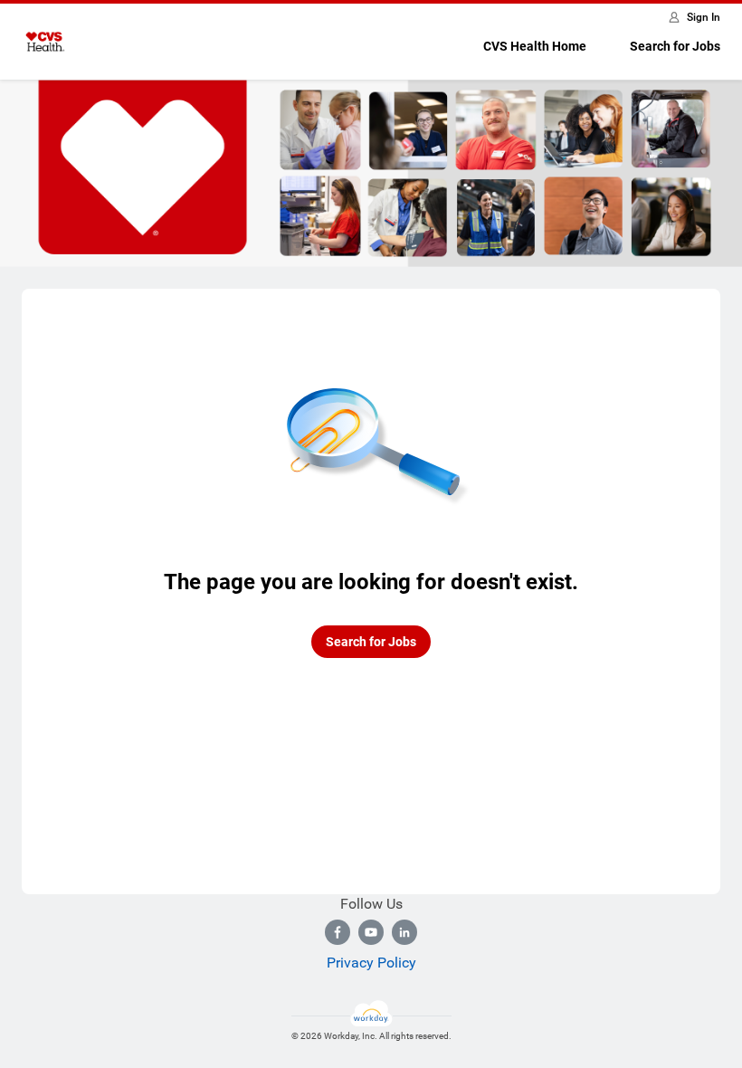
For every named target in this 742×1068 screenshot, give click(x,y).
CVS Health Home (534, 46)
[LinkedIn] (404, 932)
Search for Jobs (675, 46)
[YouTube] (371, 932)
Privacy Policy (371, 962)
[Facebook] (337, 932)
